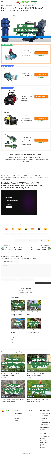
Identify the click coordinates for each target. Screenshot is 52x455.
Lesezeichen (16, 418)
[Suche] (49, 2)
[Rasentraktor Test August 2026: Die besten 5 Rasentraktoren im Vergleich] (39, 363)
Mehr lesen (41, 55)
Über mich (16, 423)
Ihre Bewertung (5, 261)
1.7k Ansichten (9, 13)
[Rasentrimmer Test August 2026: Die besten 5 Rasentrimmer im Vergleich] (13, 363)
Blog (12, 339)
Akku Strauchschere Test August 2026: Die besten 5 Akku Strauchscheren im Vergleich (34, 331)
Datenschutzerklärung (18, 413)
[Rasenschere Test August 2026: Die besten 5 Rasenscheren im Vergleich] (39, 389)
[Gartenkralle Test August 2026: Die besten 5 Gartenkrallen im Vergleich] (18, 323)
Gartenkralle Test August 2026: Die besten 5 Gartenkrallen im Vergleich (18, 331)
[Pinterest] (41, 240)
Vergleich (13, 342)
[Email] (48, 240)
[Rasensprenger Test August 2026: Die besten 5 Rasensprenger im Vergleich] (13, 389)
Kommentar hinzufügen (17, 13)
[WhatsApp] (45, 240)
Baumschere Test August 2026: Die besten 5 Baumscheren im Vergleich (33, 313)
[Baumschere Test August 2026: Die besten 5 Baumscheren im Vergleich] (34, 305)
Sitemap (16, 420)
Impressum (16, 415)
